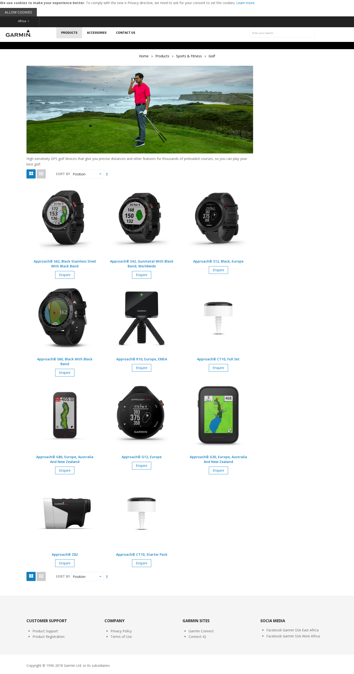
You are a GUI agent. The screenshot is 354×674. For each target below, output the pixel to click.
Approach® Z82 (65, 554)
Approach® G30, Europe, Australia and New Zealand (218, 459)
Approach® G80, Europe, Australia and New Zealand (64, 459)
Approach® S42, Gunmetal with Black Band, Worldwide (141, 263)
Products (162, 56)
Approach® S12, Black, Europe (218, 261)
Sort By (63, 174)
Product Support (45, 631)
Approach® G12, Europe (142, 457)
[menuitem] (69, 32)
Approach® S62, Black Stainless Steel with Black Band (65, 263)
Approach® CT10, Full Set (218, 359)
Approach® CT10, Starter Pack (141, 554)
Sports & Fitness (189, 56)
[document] (177, 8)
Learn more (245, 2)
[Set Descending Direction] (107, 174)
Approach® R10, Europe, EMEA (141, 359)
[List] (41, 173)
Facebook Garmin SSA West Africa (293, 636)
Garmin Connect (201, 631)
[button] (64, 226)
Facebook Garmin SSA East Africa (292, 630)
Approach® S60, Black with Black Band (64, 361)
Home (144, 56)
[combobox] (282, 33)
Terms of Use (121, 636)
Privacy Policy (121, 631)
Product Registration (49, 636)
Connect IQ (197, 636)
